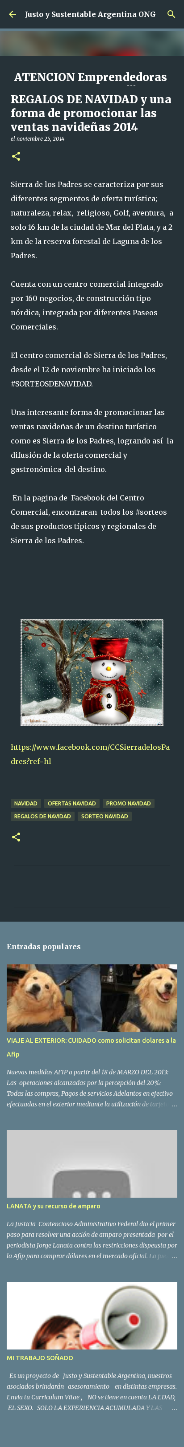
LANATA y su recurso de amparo (53, 1206)
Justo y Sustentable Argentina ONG (90, 14)
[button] (16, 157)
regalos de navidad (42, 816)
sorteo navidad (104, 816)
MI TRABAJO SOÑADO (40, 1358)
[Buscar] (171, 14)
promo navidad (128, 803)
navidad (26, 803)
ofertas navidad (72, 803)
